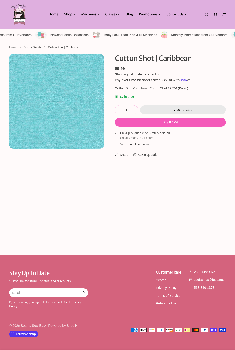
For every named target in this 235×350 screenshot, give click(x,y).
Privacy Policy (166, 288)
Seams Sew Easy (33, 325)
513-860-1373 (204, 287)
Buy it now (170, 122)
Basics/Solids (32, 47)
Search (161, 280)
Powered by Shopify (63, 325)
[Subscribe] (84, 293)
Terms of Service (168, 295)
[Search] (206, 14)
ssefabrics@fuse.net (209, 280)
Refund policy (166, 303)
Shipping (121, 74)
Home (13, 47)
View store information (135, 144)
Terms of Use (59, 302)
